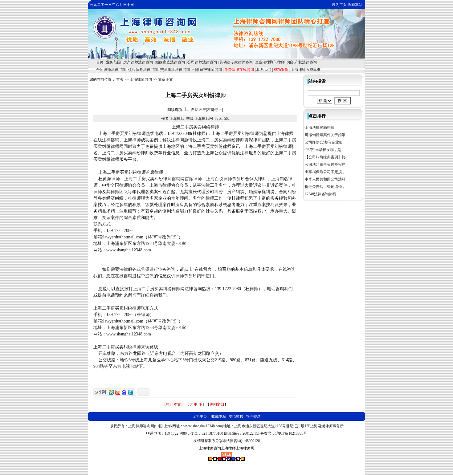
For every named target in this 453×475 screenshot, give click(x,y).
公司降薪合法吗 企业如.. (325, 142)
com (219, 426)
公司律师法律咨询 (202, 62)
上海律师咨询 (141, 79)
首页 (100, 62)
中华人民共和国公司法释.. (326, 179)
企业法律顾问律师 (270, 62)
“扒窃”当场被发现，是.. (324, 150)
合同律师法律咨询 (111, 69)
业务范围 (113, 62)
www (187, 426)
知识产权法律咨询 (302, 62)
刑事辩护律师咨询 (207, 69)
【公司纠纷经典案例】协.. (326, 157)
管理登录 (253, 416)
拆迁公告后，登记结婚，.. (326, 187)
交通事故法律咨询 (175, 69)
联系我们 (263, 69)
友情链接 (236, 416)
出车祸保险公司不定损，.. (326, 172)
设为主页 (339, 4)
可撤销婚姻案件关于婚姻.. (326, 135)
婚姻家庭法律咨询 (170, 62)
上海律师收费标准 (305, 69)
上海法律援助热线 (319, 127)
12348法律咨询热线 (320, 194)
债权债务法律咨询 (143, 69)
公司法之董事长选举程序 (325, 164)
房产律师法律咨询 (138, 62)
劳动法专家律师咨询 (236, 62)
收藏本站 (355, 4)
